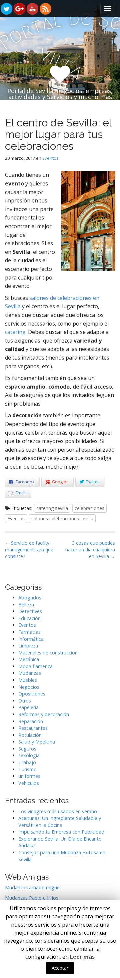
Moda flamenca (35, 666)
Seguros (27, 749)
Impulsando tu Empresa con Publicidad (61, 832)
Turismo (27, 769)
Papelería (28, 707)
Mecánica (28, 659)
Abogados (29, 597)
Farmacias (29, 632)
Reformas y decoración (43, 714)
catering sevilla (52, 508)
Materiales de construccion (48, 652)
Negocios (28, 687)
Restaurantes (33, 728)
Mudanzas (29, 673)
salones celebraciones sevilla (62, 518)
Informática (31, 639)
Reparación (30, 721)
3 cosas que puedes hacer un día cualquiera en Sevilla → (90, 549)
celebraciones (89, 508)
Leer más (82, 956)
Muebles (27, 680)
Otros (24, 700)
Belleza (26, 604)
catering (15, 332)
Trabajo (27, 762)
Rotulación (30, 735)
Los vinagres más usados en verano (57, 811)
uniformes (29, 776)
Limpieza (28, 645)
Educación (29, 618)
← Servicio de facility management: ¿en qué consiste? (29, 549)
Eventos (50, 158)
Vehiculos (28, 783)
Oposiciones (31, 693)
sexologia (29, 755)
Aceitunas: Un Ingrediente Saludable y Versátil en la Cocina (59, 821)
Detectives (30, 611)
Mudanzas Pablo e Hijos (31, 898)
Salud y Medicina (36, 742)
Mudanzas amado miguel (33, 887)
